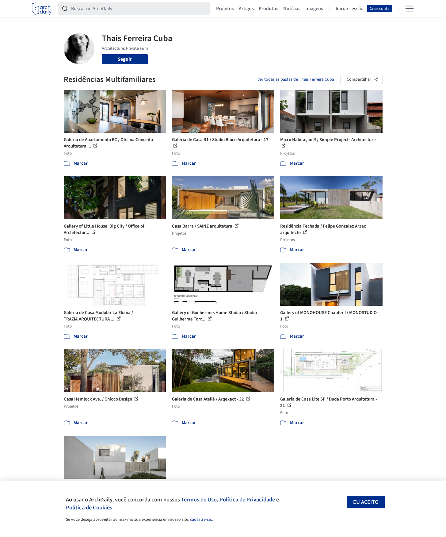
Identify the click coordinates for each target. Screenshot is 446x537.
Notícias (291, 8)
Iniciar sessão (350, 8)
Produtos (268, 8)
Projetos (225, 8)
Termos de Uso (199, 500)
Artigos (246, 8)
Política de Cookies (89, 508)
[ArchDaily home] (41, 8)
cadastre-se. (201, 519)
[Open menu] (409, 8)
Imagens (314, 8)
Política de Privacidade (247, 500)
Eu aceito (366, 502)
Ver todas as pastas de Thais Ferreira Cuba (295, 79)
